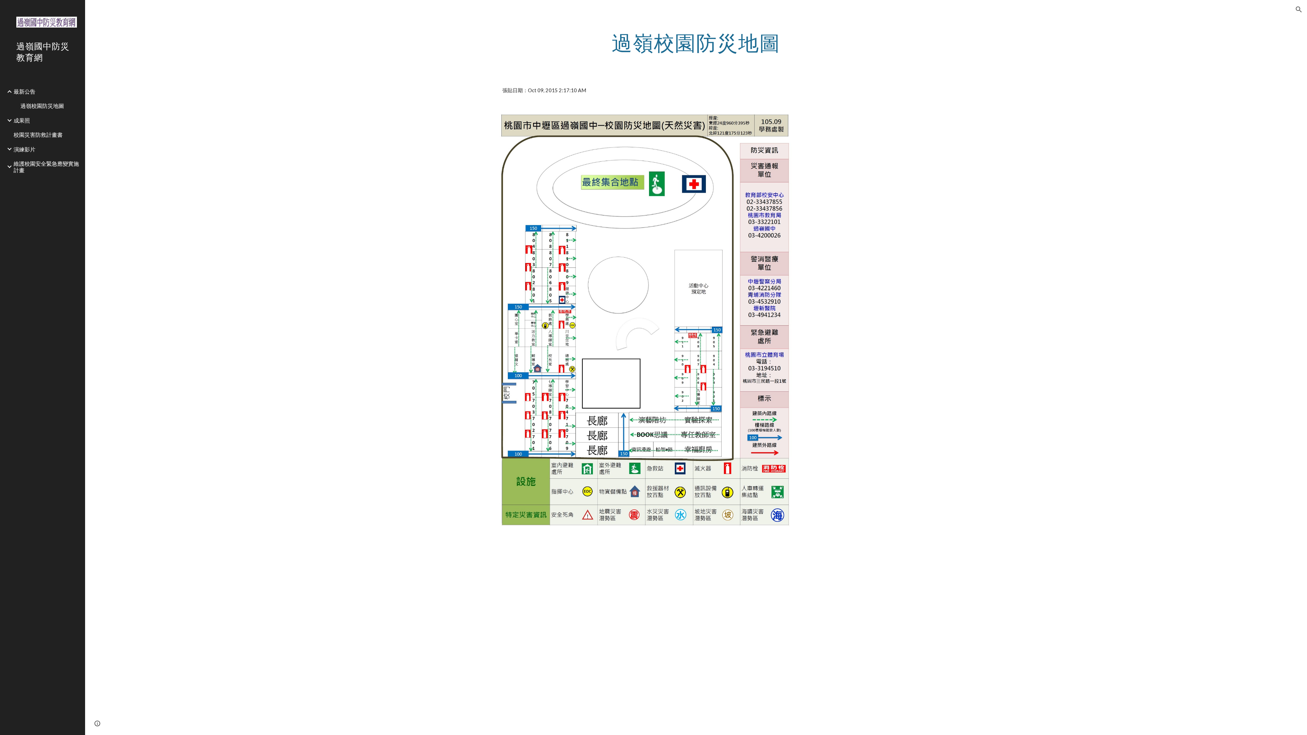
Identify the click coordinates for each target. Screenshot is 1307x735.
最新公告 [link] (24, 91)
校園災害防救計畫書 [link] (38, 134)
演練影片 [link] (24, 149)
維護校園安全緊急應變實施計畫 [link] (46, 166)
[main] (696, 42)
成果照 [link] (22, 120)
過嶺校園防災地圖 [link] (42, 105)
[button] (1299, 9)
